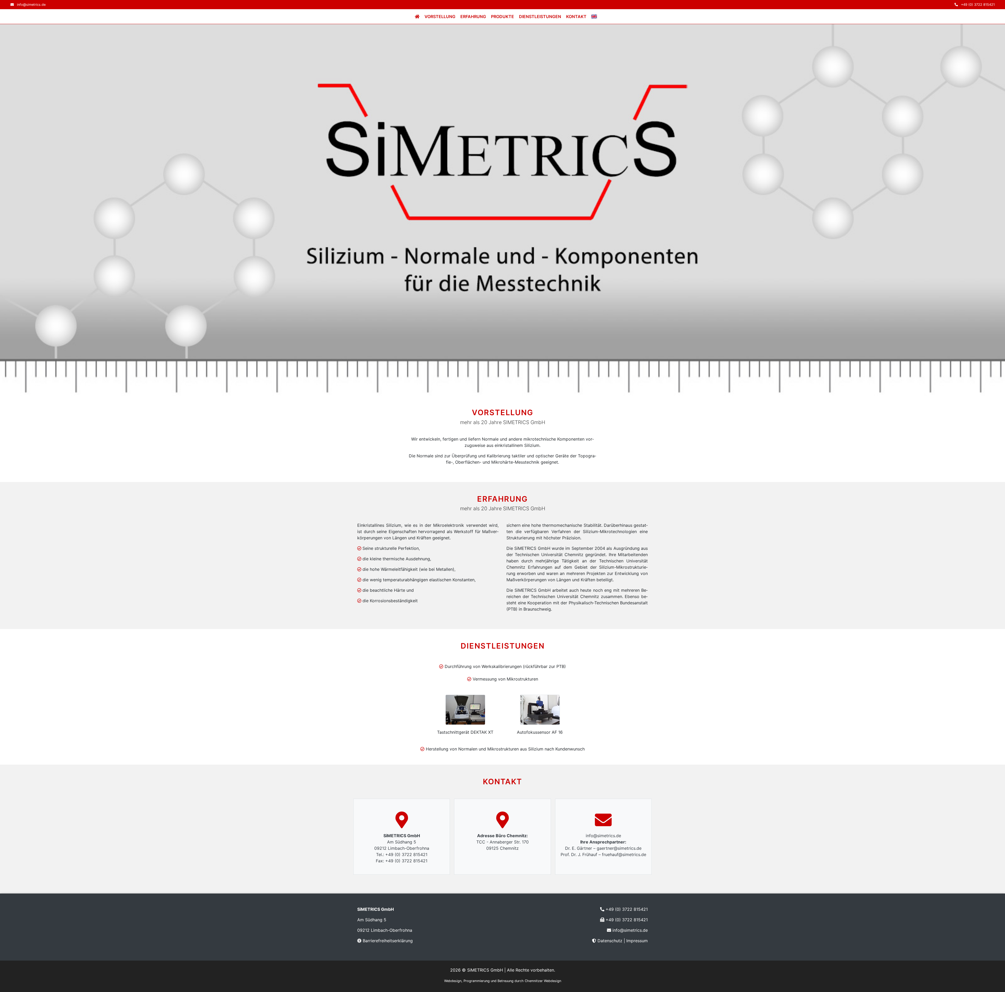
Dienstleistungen (540, 16)
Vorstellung (440, 16)
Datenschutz (610, 940)
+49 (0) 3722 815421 (978, 5)
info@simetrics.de (31, 5)
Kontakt (576, 16)
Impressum (637, 940)
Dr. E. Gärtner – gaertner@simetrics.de (603, 848)
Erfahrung (473, 16)
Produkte (502, 16)
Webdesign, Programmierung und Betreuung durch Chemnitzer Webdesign (502, 981)
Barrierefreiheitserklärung (388, 940)
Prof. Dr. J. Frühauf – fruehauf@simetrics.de (603, 854)
